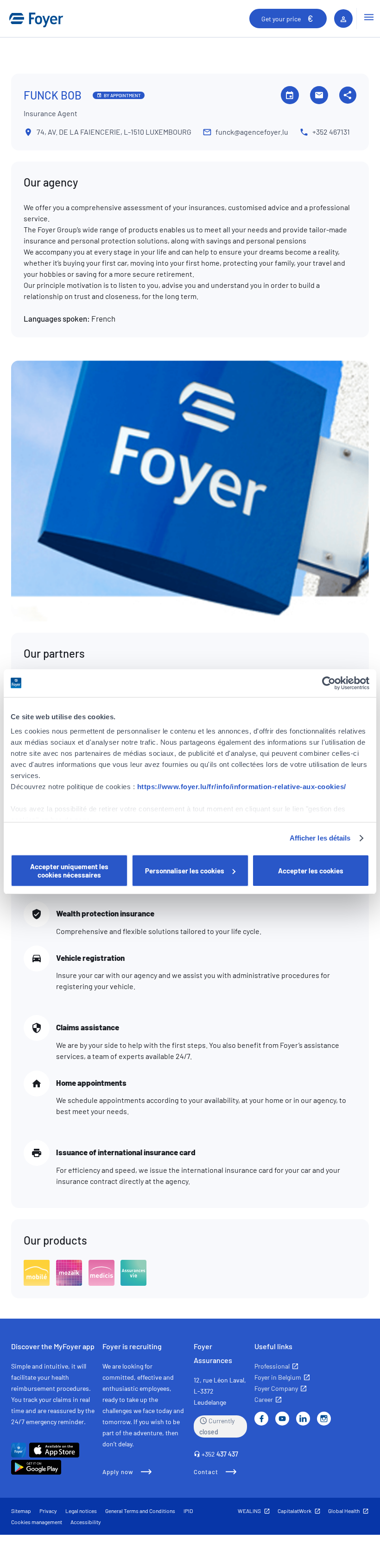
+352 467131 (331, 131)
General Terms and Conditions (140, 1510)
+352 (220, 1454)
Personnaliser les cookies (184, 870)
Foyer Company (276, 1388)
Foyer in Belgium (277, 1377)
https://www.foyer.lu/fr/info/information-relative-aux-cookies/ (241, 787)
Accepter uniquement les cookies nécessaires (69, 870)
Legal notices (81, 1510)
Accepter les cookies (310, 870)
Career (263, 1399)
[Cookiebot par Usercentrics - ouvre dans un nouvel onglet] (328, 683)
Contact (206, 1472)
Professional (272, 1366)
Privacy (48, 1510)
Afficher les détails (320, 838)
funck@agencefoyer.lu (251, 131)
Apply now (117, 1472)
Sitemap (21, 1510)
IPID (188, 1510)
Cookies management (36, 1522)
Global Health (344, 1510)
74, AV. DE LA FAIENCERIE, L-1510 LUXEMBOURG (114, 131)
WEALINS (249, 1510)
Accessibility (85, 1522)
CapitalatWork (294, 1510)
